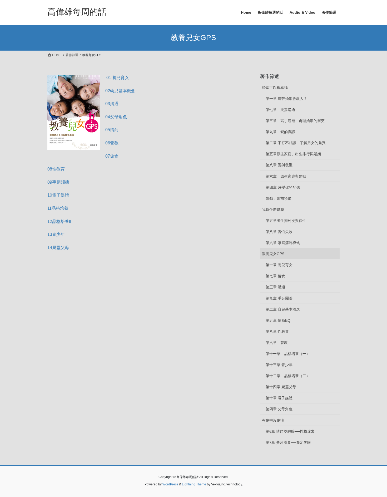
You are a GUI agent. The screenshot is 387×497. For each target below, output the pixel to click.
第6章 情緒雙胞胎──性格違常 (290, 431)
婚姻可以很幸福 (275, 87)
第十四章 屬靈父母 (281, 387)
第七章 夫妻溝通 (280, 110)
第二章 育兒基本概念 (283, 309)
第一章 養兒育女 (279, 265)
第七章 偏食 (275, 276)
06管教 (111, 143)
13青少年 (56, 234)
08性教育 (56, 169)
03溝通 (111, 103)
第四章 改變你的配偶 (283, 187)
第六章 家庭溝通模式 (283, 243)
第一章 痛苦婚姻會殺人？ (286, 98)
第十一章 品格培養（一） (288, 354)
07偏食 (111, 156)
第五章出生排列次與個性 (286, 220)
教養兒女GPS (273, 254)
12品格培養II (59, 221)
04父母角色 (116, 117)
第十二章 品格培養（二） (288, 376)
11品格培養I (58, 208)
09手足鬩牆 (58, 182)
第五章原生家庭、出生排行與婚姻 (293, 154)
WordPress (170, 484)
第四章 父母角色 (279, 409)
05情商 (111, 130)
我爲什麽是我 (273, 209)
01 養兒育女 (117, 77)
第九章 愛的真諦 (280, 132)
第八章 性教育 (277, 331)
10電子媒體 (58, 195)
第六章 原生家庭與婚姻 (286, 176)
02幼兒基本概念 (120, 91)
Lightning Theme (194, 484)
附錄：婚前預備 (278, 198)
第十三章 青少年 (279, 365)
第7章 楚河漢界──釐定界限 (288, 442)
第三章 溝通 (275, 287)
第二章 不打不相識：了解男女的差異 (296, 143)
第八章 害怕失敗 (279, 232)
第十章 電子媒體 (279, 398)
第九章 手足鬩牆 (279, 298)
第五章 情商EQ (278, 320)
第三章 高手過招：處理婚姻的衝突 (295, 121)
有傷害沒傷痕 (273, 420)
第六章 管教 (277, 342)
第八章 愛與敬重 (279, 165)
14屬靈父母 (58, 247)
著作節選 (269, 76)
